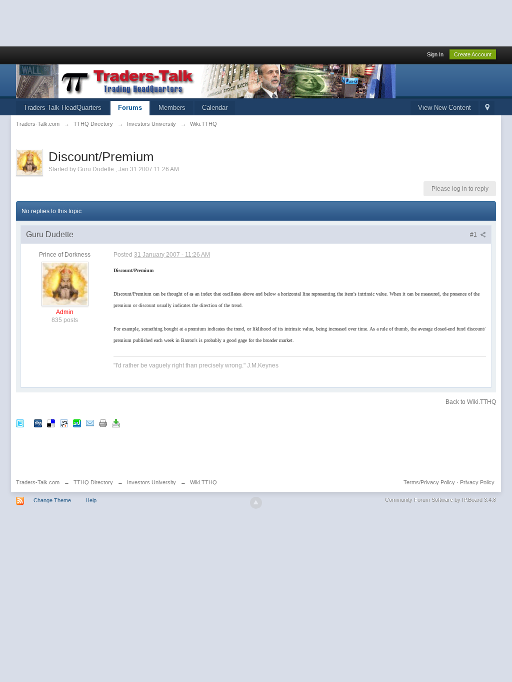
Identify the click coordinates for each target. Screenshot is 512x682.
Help (91, 500)
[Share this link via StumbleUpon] (77, 423)
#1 (474, 234)
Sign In (435, 54)
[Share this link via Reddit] (64, 423)
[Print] (103, 423)
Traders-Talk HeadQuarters (63, 107)
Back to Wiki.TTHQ (471, 401)
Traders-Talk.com (38, 482)
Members (172, 107)
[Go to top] (256, 503)
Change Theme (52, 500)
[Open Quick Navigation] (487, 108)
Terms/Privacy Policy (429, 482)
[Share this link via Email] (90, 423)
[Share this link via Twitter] (20, 423)
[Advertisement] (182, 22)
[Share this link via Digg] (38, 423)
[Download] (116, 423)
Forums (130, 107)
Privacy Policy (477, 482)
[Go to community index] (206, 80)
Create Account (473, 54)
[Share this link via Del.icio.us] (51, 423)
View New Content (444, 107)
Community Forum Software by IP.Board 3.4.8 (440, 500)
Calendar (215, 107)
